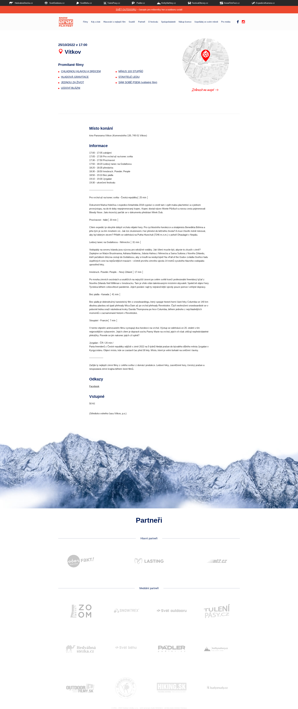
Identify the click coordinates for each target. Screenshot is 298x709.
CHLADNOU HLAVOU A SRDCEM (81, 71)
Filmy (85, 22)
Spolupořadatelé (168, 22)
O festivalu (153, 22)
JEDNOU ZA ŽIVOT (72, 82)
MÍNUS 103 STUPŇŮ (130, 71)
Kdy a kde (95, 22)
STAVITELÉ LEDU (129, 76)
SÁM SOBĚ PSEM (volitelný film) (137, 82)
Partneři (141, 22)
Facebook (94, 386)
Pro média (225, 22)
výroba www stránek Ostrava (175, 708)
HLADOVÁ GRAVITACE (75, 76)
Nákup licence (185, 22)
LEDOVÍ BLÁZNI (70, 87)
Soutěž (132, 22)
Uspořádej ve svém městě (206, 22)
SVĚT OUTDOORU (126, 9)
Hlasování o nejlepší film (114, 22)
